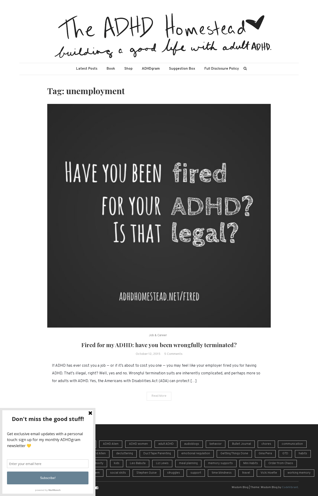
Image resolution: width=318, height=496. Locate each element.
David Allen (98, 453)
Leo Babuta (137, 463)
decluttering (124, 453)
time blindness (222, 473)
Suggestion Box (182, 69)
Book (111, 69)
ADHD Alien (110, 444)
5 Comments (173, 354)
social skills (118, 473)
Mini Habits (250, 463)
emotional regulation (195, 453)
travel (246, 473)
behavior (216, 444)
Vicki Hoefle (268, 473)
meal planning (188, 463)
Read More (159, 396)
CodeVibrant (290, 487)
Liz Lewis (162, 463)
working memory (299, 473)
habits (303, 453)
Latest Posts (86, 69)
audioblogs (191, 444)
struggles (173, 473)
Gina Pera (265, 453)
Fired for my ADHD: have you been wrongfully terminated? (159, 345)
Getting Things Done (234, 453)
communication (292, 444)
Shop (128, 69)
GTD (285, 453)
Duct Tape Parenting (157, 453)
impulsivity (96, 463)
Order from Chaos (280, 463)
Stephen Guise (146, 473)
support (195, 473)
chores (266, 444)
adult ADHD (166, 444)
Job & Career (158, 335)
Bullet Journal (241, 444)
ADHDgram (151, 69)
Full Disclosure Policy (221, 69)
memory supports (220, 463)
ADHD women (138, 444)
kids (116, 463)
